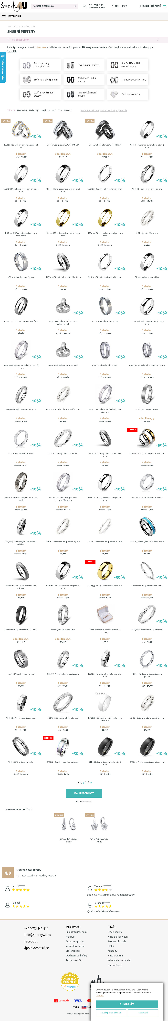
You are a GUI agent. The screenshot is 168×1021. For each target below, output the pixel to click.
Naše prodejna (115, 955)
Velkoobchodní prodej (119, 960)
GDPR (111, 946)
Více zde (100, 995)
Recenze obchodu (117, 941)
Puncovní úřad (115, 965)
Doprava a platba (75, 941)
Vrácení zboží (73, 951)
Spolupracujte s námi (76, 932)
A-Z (54, 110)
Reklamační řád (74, 960)
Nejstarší (68, 110)
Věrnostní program (75, 946)
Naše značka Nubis (118, 936)
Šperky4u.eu (13, 26)
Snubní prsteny (27, 26)
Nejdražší (46, 110)
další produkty (84, 793)
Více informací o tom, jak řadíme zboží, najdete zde (104, 110)
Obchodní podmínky (76, 955)
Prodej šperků (115, 932)
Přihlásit (120, 6)
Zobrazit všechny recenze (42, 875)
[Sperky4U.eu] (14, 11)
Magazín (70, 936)
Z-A (60, 110)
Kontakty (112, 951)
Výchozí (11, 110)
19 (90, 782)
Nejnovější (22, 110)
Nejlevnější (34, 110)
